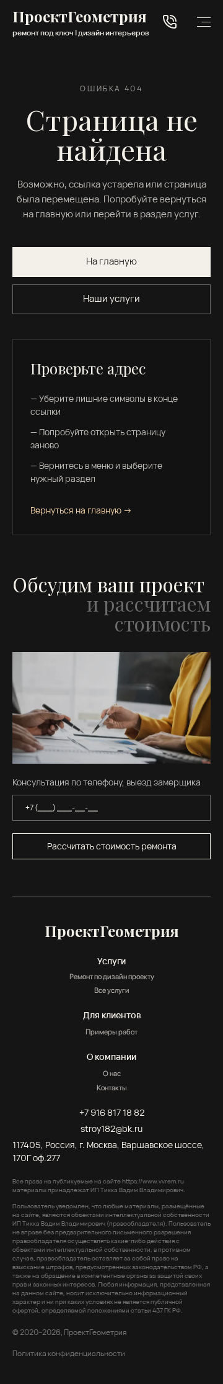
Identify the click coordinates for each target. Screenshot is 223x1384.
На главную (111, 261)
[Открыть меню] (204, 22)
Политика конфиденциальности (68, 1353)
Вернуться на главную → (81, 510)
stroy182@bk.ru (111, 1128)
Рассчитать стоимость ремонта (112, 846)
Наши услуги (111, 298)
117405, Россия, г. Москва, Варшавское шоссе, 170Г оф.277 (108, 1151)
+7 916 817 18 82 (111, 1112)
